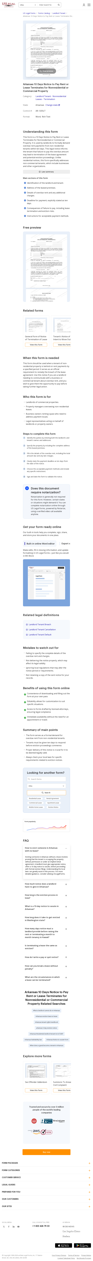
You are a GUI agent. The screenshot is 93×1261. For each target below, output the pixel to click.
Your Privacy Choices (59, 1255)
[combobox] (28, 5)
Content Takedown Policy (66, 1258)
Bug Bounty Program (84, 1258)
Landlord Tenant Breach (40, 624)
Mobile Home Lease (36, 807)
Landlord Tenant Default (40, 634)
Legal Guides (8, 1184)
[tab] (39, 544)
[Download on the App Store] (63, 1245)
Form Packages (10, 1163)
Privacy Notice (86, 1255)
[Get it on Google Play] (82, 1245)
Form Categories (11, 1170)
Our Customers (10, 1199)
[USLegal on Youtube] (18, 1227)
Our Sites (7, 1206)
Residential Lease (35, 798)
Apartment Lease (53, 803)
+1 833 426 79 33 (40, 1225)
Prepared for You (11, 1191)
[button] (89, 5)
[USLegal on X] (4, 1227)
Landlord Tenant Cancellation (42, 629)
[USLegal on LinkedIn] (14, 1227)
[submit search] (58, 4)
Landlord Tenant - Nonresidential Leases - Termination (51, 98)
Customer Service (11, 1177)
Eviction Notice (53, 807)
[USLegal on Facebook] (9, 1227)
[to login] (84, 5)
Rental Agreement (52, 798)
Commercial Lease (35, 803)
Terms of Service (73, 1255)
